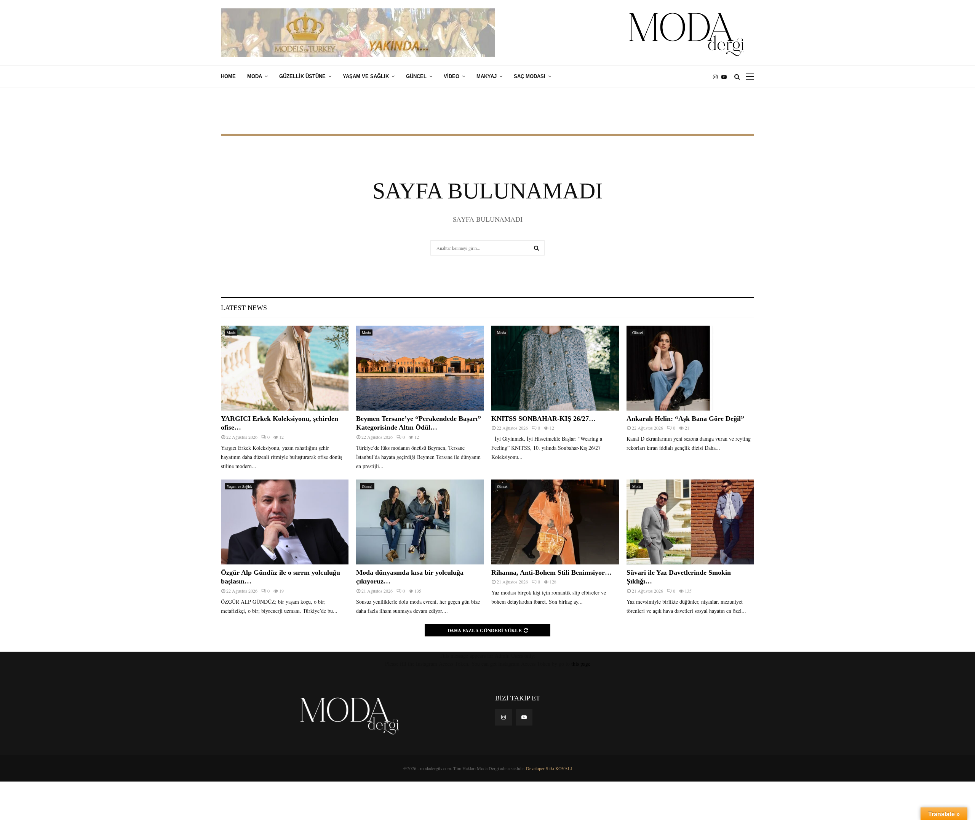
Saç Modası (529, 76)
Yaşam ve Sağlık (366, 76)
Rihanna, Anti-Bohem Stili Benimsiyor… (551, 572)
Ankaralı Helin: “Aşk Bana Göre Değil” (685, 418)
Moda (254, 76)
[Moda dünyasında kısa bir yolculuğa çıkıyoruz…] (420, 522)
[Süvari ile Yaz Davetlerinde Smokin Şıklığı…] (690, 522)
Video (451, 76)
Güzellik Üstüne (302, 76)
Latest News (244, 308)
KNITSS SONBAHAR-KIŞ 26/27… (543, 418)
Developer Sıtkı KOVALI (549, 768)
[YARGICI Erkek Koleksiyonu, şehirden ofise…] (284, 368)
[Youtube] (725, 77)
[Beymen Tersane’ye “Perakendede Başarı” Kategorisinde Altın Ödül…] (420, 368)
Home (228, 76)
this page (580, 663)
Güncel (416, 76)
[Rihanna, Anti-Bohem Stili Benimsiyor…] (555, 522)
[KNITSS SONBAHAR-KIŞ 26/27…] (555, 368)
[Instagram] (717, 77)
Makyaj (486, 76)
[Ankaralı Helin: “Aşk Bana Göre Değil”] (690, 368)
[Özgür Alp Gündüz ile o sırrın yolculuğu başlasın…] (284, 522)
